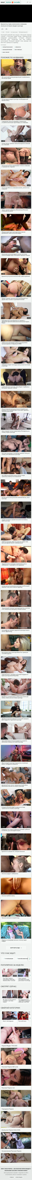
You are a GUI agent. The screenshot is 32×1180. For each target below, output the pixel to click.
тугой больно (9, 958)
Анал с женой (6, 52)
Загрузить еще (15, 948)
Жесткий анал (18, 49)
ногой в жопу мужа (23, 958)
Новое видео (19, 1177)
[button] (29, 958)
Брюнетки (18, 47)
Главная (11, 1177)
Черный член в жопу (8, 47)
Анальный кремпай (7, 49)
